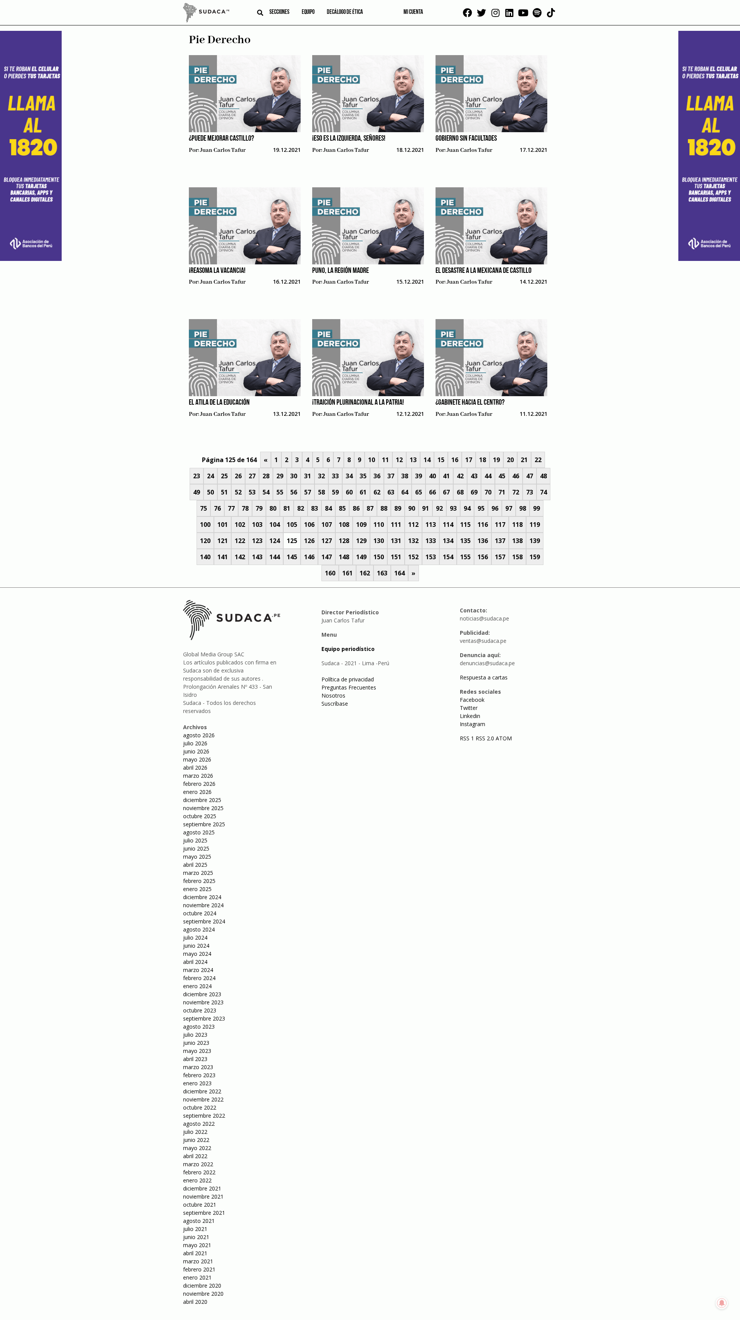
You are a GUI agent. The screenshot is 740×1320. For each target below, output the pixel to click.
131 (396, 540)
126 (309, 540)
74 (543, 492)
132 (413, 540)
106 (309, 524)
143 (257, 557)
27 (252, 476)
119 (535, 524)
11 (385, 460)
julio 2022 (195, 1131)
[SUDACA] (206, 14)
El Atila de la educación (219, 403)
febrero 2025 (199, 880)
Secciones (279, 12)
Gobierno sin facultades (466, 139)
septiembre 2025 (204, 824)
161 (347, 573)
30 (293, 476)
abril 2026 (195, 767)
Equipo (308, 12)
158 (517, 557)
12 (399, 460)
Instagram (472, 724)
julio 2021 (195, 1229)
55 (279, 492)
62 (376, 492)
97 (508, 508)
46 (515, 476)
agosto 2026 (199, 735)
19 (496, 460)
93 (453, 508)
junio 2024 (196, 945)
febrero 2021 (199, 1269)
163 (382, 573)
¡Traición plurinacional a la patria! (358, 403)
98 (522, 508)
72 (515, 492)
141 (222, 557)
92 (439, 508)
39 (418, 476)
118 (517, 524)
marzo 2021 (198, 1261)
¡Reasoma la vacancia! (217, 271)
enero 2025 (197, 889)
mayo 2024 (197, 953)
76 (217, 508)
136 (483, 540)
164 (399, 573)
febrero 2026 (199, 783)
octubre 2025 (199, 816)
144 (274, 557)
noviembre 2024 (203, 905)
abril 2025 (195, 864)
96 (494, 508)
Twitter (469, 707)
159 (535, 557)
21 (524, 460)
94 (467, 508)
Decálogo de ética (345, 12)
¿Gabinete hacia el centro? (470, 403)
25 (224, 476)
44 (487, 476)
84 (328, 508)
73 (529, 492)
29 (279, 476)
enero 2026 (197, 791)
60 (349, 492)
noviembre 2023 (203, 1002)
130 (378, 540)
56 (293, 492)
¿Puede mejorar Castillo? (221, 139)
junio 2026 (196, 751)
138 (517, 540)
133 (431, 540)
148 (344, 557)
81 (286, 508)
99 (536, 508)
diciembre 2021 (202, 1188)
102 (240, 524)
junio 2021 (196, 1237)
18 (482, 460)
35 (363, 476)
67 (446, 492)
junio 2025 (196, 848)
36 (376, 476)
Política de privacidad (347, 679)
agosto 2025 (199, 832)
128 (344, 540)
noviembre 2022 (203, 1099)
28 (265, 476)
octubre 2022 (199, 1107)
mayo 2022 (197, 1148)
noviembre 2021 (203, 1196)
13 (413, 460)
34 (349, 476)
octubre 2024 (199, 913)
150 (378, 557)
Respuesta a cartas (484, 677)
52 (238, 492)
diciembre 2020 (202, 1285)
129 (361, 540)
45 (501, 476)
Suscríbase (334, 703)
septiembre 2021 (204, 1212)
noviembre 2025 (203, 808)
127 (326, 540)
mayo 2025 (197, 856)
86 (356, 508)
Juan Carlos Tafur (223, 150)
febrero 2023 (199, 1075)
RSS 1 (468, 738)
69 (474, 492)
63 (390, 492)
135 (465, 540)
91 (425, 508)
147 (326, 557)
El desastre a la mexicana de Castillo (483, 271)
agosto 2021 (199, 1220)
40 (432, 476)
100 (205, 524)
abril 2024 (195, 961)
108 (344, 524)
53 (252, 492)
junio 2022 (196, 1139)
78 (245, 508)
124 (274, 540)
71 (501, 492)
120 (205, 540)
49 (196, 492)
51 (224, 492)
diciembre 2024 (202, 897)
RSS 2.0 (485, 738)
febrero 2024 (199, 978)
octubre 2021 (199, 1204)
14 (427, 460)
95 (481, 508)
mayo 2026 (197, 759)
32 (321, 476)
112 (413, 524)
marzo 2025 (198, 872)
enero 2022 (197, 1180)
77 (231, 508)
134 (448, 540)
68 (460, 492)
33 (335, 476)
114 (448, 524)
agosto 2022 (199, 1123)
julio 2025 (195, 840)
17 (468, 460)
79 (259, 508)
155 (465, 557)
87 (370, 508)
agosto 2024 (199, 929)
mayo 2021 (197, 1245)
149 (361, 557)
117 (500, 524)
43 (474, 476)
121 (222, 540)
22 (538, 460)
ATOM (504, 738)
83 (314, 508)
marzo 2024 (198, 970)
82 (300, 508)
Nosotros (333, 695)
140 (205, 557)
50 (210, 492)
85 (342, 508)
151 (396, 557)
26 (238, 476)
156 (483, 557)
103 (257, 524)
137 (500, 540)
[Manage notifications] (722, 1303)
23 (196, 476)
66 (432, 492)
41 (446, 476)
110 (378, 524)
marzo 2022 (198, 1164)
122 (240, 540)
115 (465, 524)
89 (397, 508)
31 (307, 476)
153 (431, 557)
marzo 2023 (198, 1067)
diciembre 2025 (202, 800)
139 (535, 540)
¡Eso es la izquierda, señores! (348, 139)
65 (418, 492)
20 (510, 460)
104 (274, 524)
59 (335, 492)
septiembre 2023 (204, 1018)
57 (307, 492)
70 (487, 492)
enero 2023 (197, 1083)
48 (543, 476)
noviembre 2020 (203, 1293)
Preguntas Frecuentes (348, 687)
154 (448, 557)
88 (383, 508)
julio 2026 (195, 743)
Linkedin (470, 716)
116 (483, 524)
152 (413, 557)
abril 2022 (195, 1156)
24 (210, 476)
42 (460, 476)
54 (265, 492)
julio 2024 (195, 937)
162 (365, 573)
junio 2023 (196, 1042)
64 (404, 492)
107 (326, 524)
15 (440, 460)
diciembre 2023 (202, 994)
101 (222, 524)
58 (321, 492)
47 (529, 476)
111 (396, 524)
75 (203, 508)
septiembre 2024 (204, 921)
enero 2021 (197, 1277)
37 (390, 476)
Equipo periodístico (348, 648)
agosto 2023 (199, 1026)
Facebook (472, 699)
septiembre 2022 (204, 1115)
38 (404, 476)
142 (240, 557)
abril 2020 (195, 1301)
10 (371, 460)
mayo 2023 (197, 1050)
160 (330, 573)
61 (363, 492)
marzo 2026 (198, 775)
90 (411, 508)
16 (454, 460)
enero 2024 (197, 986)
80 (272, 508)
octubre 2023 (199, 1010)
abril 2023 (195, 1059)
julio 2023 (195, 1034)
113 (431, 524)
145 (292, 557)
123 (257, 540)
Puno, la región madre (340, 271)
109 (361, 524)
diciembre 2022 (202, 1091)
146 (309, 557)
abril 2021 (195, 1253)
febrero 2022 (199, 1172)
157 (500, 557)
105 (292, 524)
